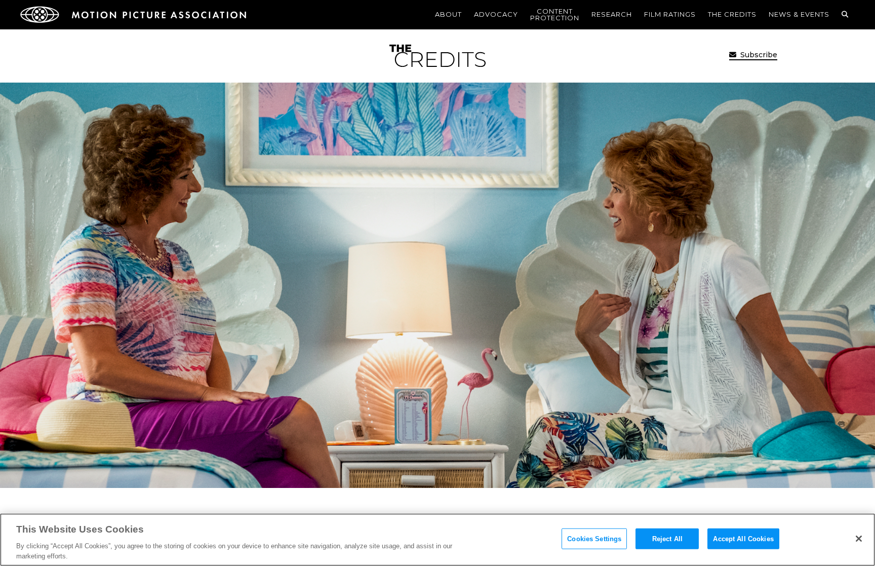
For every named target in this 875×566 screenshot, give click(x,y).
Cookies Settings (594, 539)
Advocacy (496, 14)
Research (611, 14)
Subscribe (757, 54)
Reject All (667, 539)
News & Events (799, 14)
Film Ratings (670, 14)
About (448, 14)
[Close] (859, 538)
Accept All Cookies (743, 539)
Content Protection (554, 14)
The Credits (732, 14)
